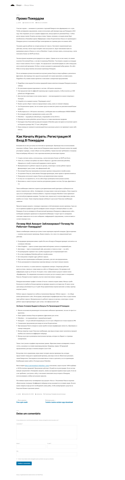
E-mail (49, 443)
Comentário (19, 424)
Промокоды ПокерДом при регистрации (55, 394)
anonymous (39, 394)
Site (17, 451)
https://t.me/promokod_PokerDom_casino (37, 365)
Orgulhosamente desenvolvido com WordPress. (31, 474)
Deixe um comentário (42, 22)
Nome (18, 443)
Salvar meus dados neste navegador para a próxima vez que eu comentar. (36, 459)
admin (19, 22)
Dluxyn (18, 5)
